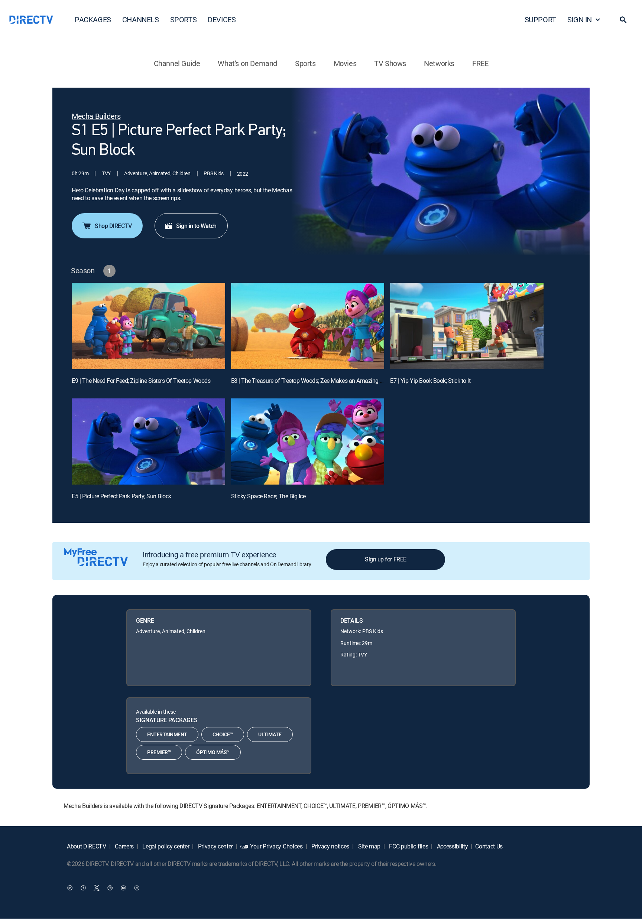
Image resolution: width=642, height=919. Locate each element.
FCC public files (408, 846)
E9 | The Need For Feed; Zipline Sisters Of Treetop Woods (141, 381)
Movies (345, 63)
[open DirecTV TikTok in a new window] (137, 888)
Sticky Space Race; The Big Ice (268, 496)
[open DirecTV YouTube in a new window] (123, 888)
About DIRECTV (86, 846)
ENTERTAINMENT (167, 734)
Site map (368, 846)
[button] (623, 19)
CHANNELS (140, 19)
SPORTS (183, 19)
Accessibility (451, 846)
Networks (439, 63)
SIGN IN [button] (579, 19)
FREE (480, 63)
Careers (124, 846)
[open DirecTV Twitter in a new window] (97, 888)
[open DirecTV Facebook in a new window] (83, 888)
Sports (305, 63)
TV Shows (390, 63)
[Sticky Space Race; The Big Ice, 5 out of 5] (308, 441)
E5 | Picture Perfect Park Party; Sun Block (121, 496)
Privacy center (215, 846)
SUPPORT (540, 19)
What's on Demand (247, 63)
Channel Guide (177, 63)
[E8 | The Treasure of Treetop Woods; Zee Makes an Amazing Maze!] (308, 326)
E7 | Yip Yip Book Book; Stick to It (430, 381)
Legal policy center (165, 846)
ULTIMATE (269, 734)
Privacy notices (329, 846)
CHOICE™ (223, 734)
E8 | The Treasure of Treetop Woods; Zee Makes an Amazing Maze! (313, 381)
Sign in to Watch (196, 226)
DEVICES (222, 19)
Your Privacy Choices (276, 846)
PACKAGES (93, 19)
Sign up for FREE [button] (385, 559)
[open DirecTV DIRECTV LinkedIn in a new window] (70, 888)
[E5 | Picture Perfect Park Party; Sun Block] (148, 441)
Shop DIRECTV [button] (113, 226)
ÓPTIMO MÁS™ (213, 752)
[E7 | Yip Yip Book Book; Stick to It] (467, 326)
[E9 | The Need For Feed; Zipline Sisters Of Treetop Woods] (148, 326)
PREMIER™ (159, 752)
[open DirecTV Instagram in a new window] (110, 888)
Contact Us (489, 846)
